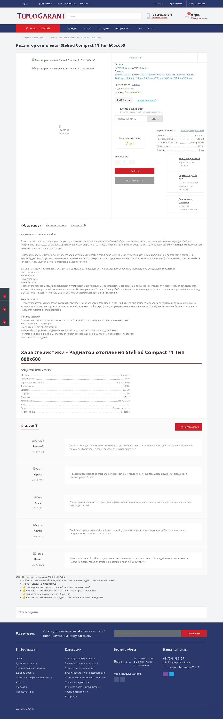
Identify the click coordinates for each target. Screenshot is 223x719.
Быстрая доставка (189, 158)
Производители (25, 691)
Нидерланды (123, 382)
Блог (139, 28)
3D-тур (151, 28)
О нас (19, 658)
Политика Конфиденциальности (34, 677)
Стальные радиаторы (34, 37)
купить (134, 170)
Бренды (72, 28)
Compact (125, 375)
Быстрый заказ (134, 180)
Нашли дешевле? (146, 100)
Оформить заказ (199, 17)
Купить (155, 119)
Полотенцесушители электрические (85, 677)
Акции (88, 28)
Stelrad (136, 84)
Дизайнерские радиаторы (80, 668)
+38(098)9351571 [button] (174, 658)
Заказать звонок (159, 17)
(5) (141, 57)
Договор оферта (25, 672)
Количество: (122, 156)
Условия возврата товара (30, 668)
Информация (121, 28)
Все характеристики (192, 130)
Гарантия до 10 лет (188, 177)
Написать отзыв (189, 427)
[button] (24, 4)
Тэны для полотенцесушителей (82, 686)
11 (128, 404)
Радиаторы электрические (80, 658)
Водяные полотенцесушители (82, 663)
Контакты (84, 3)
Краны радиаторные (76, 691)
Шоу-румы (103, 28)
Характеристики (56, 225)
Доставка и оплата (67, 3)
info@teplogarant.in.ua (176, 662)
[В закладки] (193, 57)
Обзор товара (31, 225)
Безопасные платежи (186, 200)
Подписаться (194, 633)
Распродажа (72, 696)
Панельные (124, 400)
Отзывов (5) (78, 225)
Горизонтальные (121, 408)
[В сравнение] (202, 57)
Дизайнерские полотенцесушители (85, 672)
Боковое (125, 411)
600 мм (126, 389)
